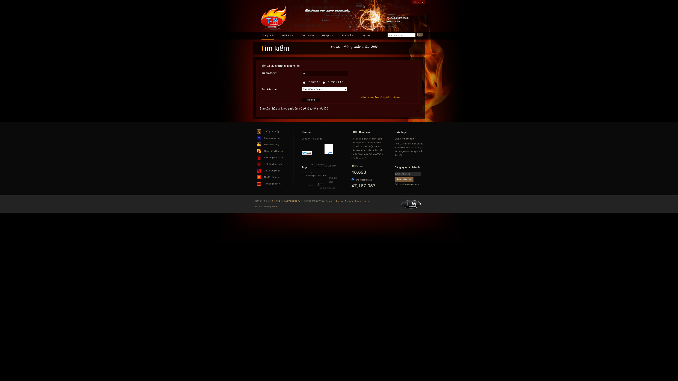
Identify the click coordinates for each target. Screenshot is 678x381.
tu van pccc (331, 166)
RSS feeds (317, 139)
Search (420, 35)
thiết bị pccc (314, 185)
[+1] (329, 149)
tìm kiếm (322, 175)
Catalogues (371, 142)
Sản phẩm (347, 35)
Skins (416, 2)
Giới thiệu (287, 35)
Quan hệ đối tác (404, 138)
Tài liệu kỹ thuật (359, 139)
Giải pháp (327, 35)
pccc (320, 183)
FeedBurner (413, 184)
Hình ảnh (361, 150)
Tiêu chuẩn (307, 35)
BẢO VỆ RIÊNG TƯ (292, 201)
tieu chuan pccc (318, 164)
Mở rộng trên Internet (388, 97)
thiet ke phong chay (324, 166)
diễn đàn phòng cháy (312, 172)
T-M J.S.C (410, 205)
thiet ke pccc (312, 175)
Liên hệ (365, 35)
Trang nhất (267, 35)
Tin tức (371, 139)
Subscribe (402, 179)
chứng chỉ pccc (327, 188)
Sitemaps (359, 158)
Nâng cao (367, 97)
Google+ (306, 139)
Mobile (274, 207)
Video (373, 154)
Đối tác (359, 146)
